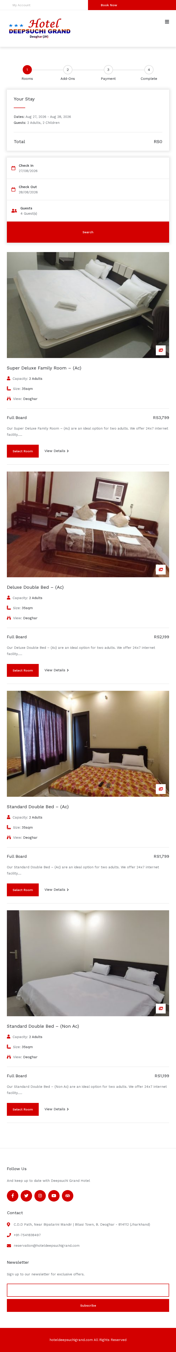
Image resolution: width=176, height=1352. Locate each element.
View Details (54, 451)
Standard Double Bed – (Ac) (38, 806)
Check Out (28, 187)
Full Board (17, 417)
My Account (21, 5)
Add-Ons (67, 79)
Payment (108, 79)
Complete (149, 79)
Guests (26, 208)
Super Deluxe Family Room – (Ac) (44, 368)
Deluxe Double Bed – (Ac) (35, 587)
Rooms (27, 79)
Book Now (109, 5)
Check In (26, 165)
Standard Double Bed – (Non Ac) (43, 1026)
